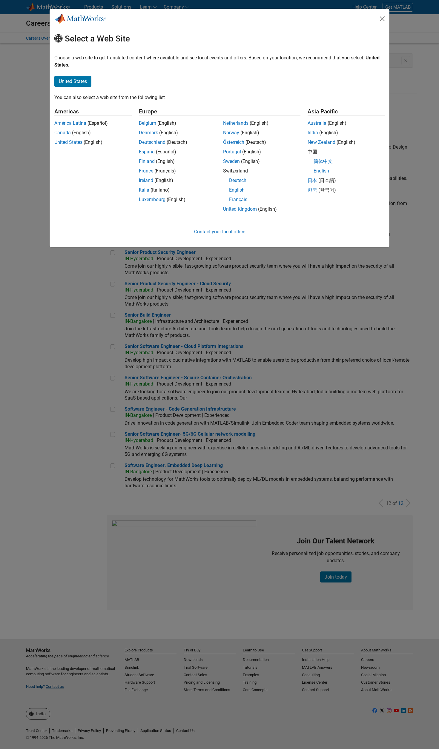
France (146, 171)
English (237, 190)
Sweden (231, 161)
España (147, 152)
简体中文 (323, 161)
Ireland (146, 180)
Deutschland (152, 142)
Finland (147, 161)
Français (238, 199)
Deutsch (237, 180)
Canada (62, 132)
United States (68, 142)
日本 (312, 180)
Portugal (232, 152)
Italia (144, 190)
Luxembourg (152, 199)
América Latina (70, 123)
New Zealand (321, 142)
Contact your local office (219, 232)
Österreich (233, 142)
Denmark (148, 132)
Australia (317, 123)
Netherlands (235, 123)
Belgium (147, 123)
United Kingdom (240, 209)
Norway (231, 132)
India (313, 132)
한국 (312, 190)
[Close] (382, 19)
